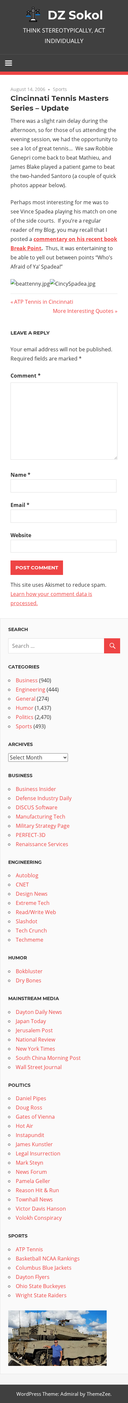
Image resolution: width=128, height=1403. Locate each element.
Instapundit (30, 1135)
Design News (32, 893)
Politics (24, 717)
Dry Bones (28, 980)
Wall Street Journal (39, 1067)
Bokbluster (29, 971)
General (25, 698)
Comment (26, 375)
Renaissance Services (42, 844)
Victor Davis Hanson (41, 1208)
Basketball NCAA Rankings (48, 1258)
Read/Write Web (36, 912)
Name (21, 474)
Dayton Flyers (33, 1277)
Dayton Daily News (39, 1012)
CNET (22, 884)
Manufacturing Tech (40, 816)
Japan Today (31, 1021)
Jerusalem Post (34, 1030)
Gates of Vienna (35, 1116)
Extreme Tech (33, 903)
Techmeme (29, 939)
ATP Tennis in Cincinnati (43, 301)
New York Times (35, 1048)
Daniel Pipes (31, 1098)
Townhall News (34, 1199)
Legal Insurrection (38, 1153)
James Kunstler (34, 1144)
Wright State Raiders (41, 1295)
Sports (60, 89)
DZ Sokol (75, 15)
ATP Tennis (29, 1249)
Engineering (30, 689)
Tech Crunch (31, 930)
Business (27, 680)
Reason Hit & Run (37, 1190)
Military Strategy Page (43, 825)
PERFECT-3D (31, 835)
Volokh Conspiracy (39, 1217)
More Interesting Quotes (83, 311)
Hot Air (24, 1125)
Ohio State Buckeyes (41, 1286)
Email (20, 505)
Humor (24, 708)
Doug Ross (29, 1107)
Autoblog (27, 875)
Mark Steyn (29, 1162)
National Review (35, 1039)
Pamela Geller (33, 1181)
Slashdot (26, 921)
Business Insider (36, 789)
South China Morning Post (48, 1058)
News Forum (31, 1171)
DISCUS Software (36, 807)
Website (21, 535)
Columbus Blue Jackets (44, 1267)
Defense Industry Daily (44, 798)
